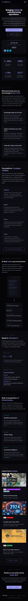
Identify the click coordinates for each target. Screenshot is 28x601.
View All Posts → (14, 560)
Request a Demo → (14, 587)
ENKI (7, 2)
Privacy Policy (12, 595)
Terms (18, 595)
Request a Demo (14, 34)
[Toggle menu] (25, 2)
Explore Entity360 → (14, 29)
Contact (23, 595)
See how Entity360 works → (14, 249)
